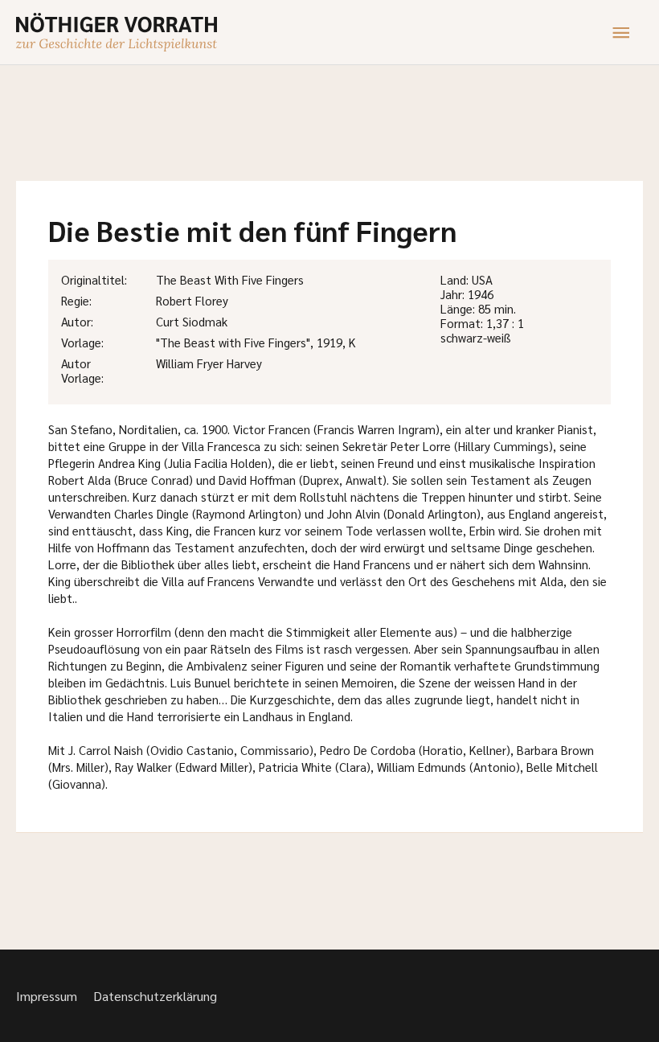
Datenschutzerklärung (155, 995)
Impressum (46, 995)
